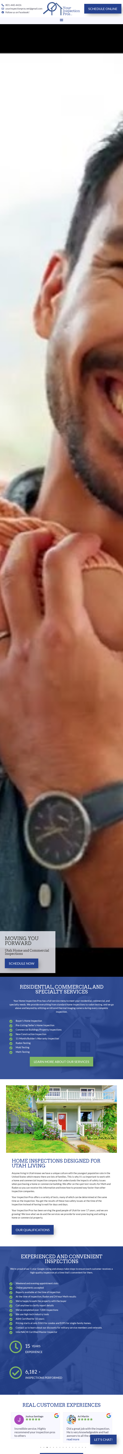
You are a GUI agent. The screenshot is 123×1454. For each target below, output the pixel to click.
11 (72, 1447)
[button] (61, 20)
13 (79, 1447)
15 (85, 1447)
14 (82, 1447)
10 (69, 1447)
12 (76, 1447)
